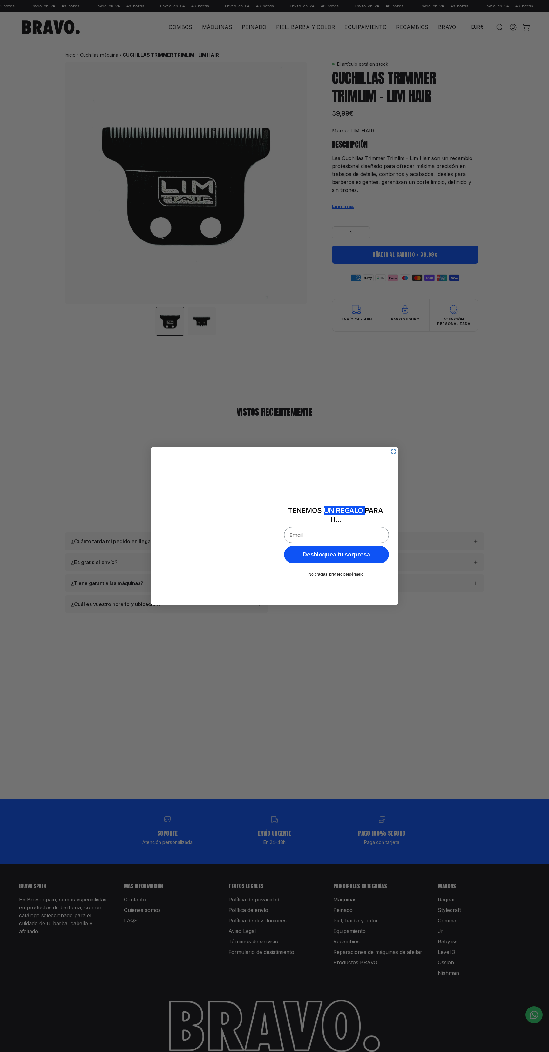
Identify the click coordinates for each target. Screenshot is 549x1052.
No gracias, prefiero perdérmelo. (336, 574)
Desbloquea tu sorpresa (336, 554)
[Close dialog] (393, 451)
